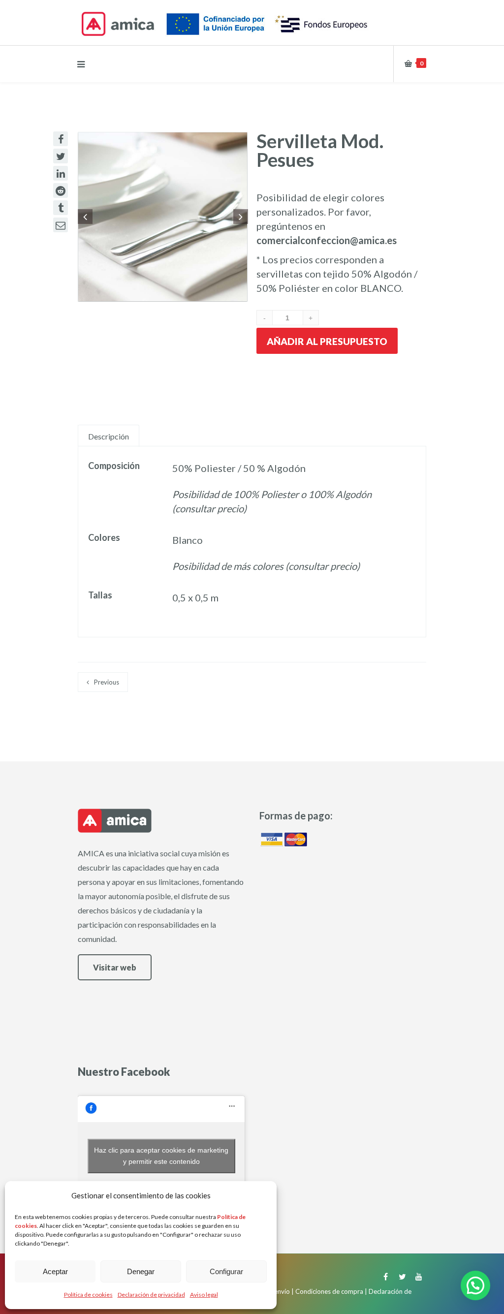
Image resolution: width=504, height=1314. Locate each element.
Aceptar (55, 1271)
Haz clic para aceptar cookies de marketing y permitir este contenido (161, 1155)
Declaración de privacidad (151, 1294)
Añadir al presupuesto (327, 341)
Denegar (141, 1271)
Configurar (226, 1271)
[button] (475, 1285)
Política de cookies (88, 1294)
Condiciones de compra (329, 1291)
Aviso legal (204, 1294)
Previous (106, 682)
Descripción (108, 436)
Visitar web (114, 967)
